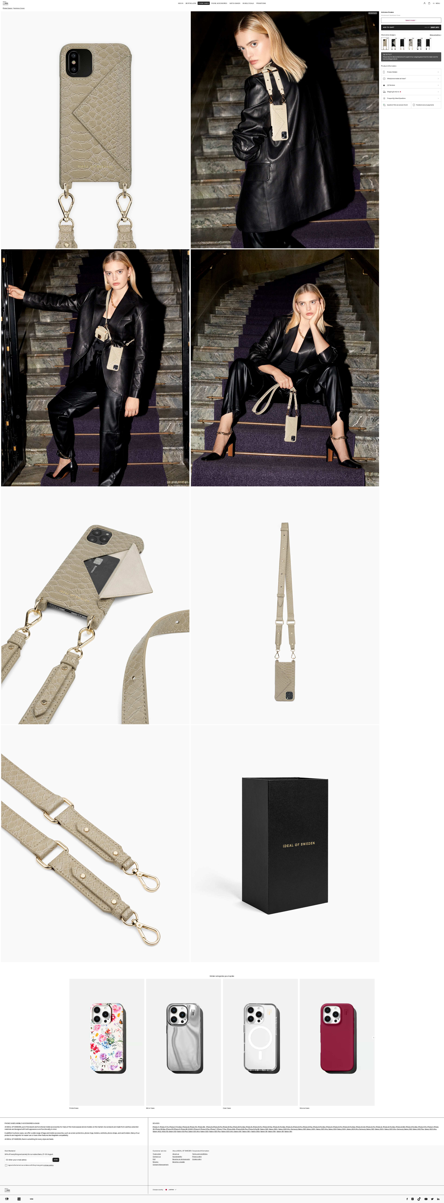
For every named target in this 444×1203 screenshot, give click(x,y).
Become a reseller (179, 1162)
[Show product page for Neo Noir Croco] (402, 43)
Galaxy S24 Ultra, (352, 1129)
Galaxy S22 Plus (418, 1129)
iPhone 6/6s (231, 1129)
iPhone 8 (197, 1129)
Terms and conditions (199, 1154)
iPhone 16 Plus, (228, 1127)
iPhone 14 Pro (297, 1127)
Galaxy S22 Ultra (430, 1129)
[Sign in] (424, 3)
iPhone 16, (209, 1127)
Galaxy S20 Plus (215, 1131)
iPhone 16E (201, 1127)
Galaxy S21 (172, 1131)
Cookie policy (196, 1159)
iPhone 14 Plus (307, 1127)
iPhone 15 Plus (267, 1127)
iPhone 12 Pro (370, 1127)
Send (56, 1159)
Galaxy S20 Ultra (227, 1131)
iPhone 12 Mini (400, 1127)
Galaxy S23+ (379, 1129)
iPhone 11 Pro (422, 1127)
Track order (157, 1154)
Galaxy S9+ (272, 1131)
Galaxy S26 (264, 1129)
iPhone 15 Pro (257, 1127)
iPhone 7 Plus (221, 1129)
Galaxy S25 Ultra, (322, 1129)
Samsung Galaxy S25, (298, 1129)
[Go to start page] (5, 3)
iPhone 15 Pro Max (279, 1127)
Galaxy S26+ (273, 1129)
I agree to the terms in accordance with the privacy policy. (31, 1165)
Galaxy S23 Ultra (390, 1129)
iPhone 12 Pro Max (389, 1127)
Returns (155, 1162)
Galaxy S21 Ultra (194, 1131)
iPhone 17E (193, 1127)
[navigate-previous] (374, 1037)
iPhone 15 (249, 1127)
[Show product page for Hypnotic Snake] (393, 43)
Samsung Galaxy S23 (366, 1129)
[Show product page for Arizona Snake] (385, 43)
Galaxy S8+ (288, 1131)
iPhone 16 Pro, (217, 1127)
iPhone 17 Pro (164, 1127)
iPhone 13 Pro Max (349, 1127)
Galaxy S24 (332, 1129)
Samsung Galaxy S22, (404, 1129)
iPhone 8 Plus (205, 1129)
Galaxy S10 (237, 1131)
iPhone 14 (289, 1127)
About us (176, 1154)
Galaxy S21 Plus (182, 1131)
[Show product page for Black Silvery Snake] (419, 43)
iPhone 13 (329, 1127)
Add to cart (411, 27)
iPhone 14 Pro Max (319, 1127)
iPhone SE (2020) (187, 1129)
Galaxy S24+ (341, 1129)
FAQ (154, 1159)
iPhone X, (177, 1129)
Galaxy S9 (263, 1131)
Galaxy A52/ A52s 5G (160, 1131)
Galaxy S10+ (246, 1131)
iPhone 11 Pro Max (412, 1127)
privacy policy (49, 1165)
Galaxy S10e (255, 1131)
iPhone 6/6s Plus (242, 1129)
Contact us (157, 1157)
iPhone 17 (156, 1127)
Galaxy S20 (204, 1131)
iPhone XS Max (160, 1129)
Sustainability (177, 1157)
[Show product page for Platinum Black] (428, 43)
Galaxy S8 (280, 1131)
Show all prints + (435, 35)
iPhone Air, (185, 1127)
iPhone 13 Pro (337, 1127)
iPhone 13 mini (360, 1127)
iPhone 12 (379, 1127)
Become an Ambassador (181, 1159)
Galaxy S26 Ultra (284, 1129)
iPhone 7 (213, 1129)
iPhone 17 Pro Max (176, 1127)
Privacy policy (197, 1157)
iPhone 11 (430, 1127)
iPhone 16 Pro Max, (239, 1127)
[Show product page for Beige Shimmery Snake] (411, 43)
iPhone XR (169, 1129)
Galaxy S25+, (311, 1129)
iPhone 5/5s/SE (253, 1129)
